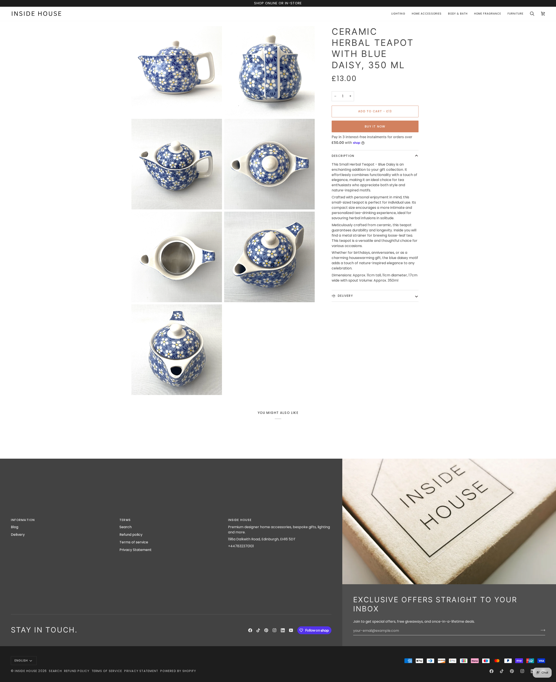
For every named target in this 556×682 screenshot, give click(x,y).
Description (343, 156)
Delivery (345, 296)
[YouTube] (291, 630)
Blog (14, 526)
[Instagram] (274, 630)
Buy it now (375, 126)
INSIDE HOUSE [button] (240, 520)
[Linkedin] (283, 630)
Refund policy (130, 534)
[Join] (541, 630)
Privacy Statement (135, 549)
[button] (398, 14)
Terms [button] (125, 520)
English (21, 661)
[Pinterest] (266, 630)
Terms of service (133, 542)
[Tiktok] (258, 630)
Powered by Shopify (178, 671)
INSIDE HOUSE (26, 671)
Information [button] (23, 520)
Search (125, 526)
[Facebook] (250, 630)
